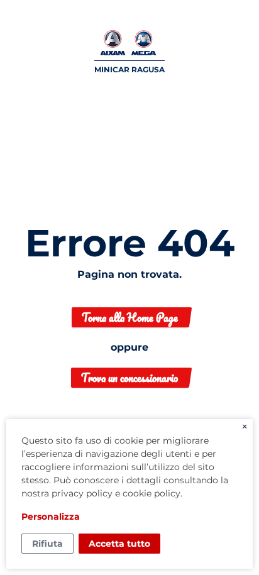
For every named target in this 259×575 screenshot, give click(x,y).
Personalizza (50, 516)
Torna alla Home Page (130, 317)
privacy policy (82, 493)
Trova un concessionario (129, 377)
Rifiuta (47, 543)
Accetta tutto (119, 543)
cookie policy (151, 493)
